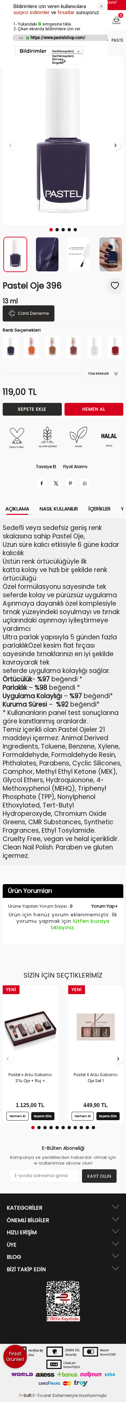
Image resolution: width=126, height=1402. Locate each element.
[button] (51, 229)
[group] (63, 140)
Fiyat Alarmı (75, 466)
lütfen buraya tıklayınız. (80, 924)
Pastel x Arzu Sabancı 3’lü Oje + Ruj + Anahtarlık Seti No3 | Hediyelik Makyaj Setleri (30, 1078)
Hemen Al (93, 409)
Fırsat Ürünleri (15, 1356)
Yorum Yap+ (104, 906)
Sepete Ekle (32, 409)
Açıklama (17, 508)
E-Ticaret (42, 1395)
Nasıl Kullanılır (59, 508)
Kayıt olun (99, 1176)
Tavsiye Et (46, 466)
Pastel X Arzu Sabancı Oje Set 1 (96, 1078)
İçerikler (99, 508)
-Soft (26, 1395)
